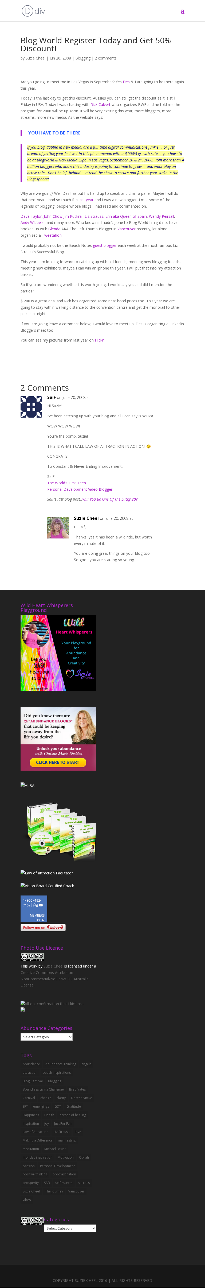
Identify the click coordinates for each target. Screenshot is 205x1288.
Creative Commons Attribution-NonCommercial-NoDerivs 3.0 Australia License (55, 979)
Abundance (31, 1064)
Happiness (31, 1115)
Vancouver (126, 228)
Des (127, 81)
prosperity (31, 1182)
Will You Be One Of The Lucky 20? (109, 499)
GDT (57, 1106)
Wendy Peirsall (161, 216)
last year (86, 199)
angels (86, 1064)
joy (46, 1123)
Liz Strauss (61, 1132)
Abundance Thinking (60, 1064)
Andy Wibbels (32, 222)
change (45, 1098)
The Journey (54, 1191)
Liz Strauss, (94, 216)
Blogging (82, 58)
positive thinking (35, 1174)
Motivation (66, 1157)
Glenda (54, 228)
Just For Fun (63, 1123)
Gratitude (73, 1106)
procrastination (64, 1174)
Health (49, 1115)
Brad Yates (77, 1089)
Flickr (99, 340)
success (84, 1182)
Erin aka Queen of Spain (126, 216)
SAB (47, 1182)
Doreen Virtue (81, 1098)
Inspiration (31, 1123)
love (78, 1132)
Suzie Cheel (35, 58)
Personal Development (57, 1166)
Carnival (29, 1098)
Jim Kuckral (73, 216)
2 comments (106, 58)
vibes (27, 1200)
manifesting (67, 1140)
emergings (41, 1106)
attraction (30, 1072)
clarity (61, 1098)
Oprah (84, 1157)
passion (29, 1166)
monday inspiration (37, 1157)
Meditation (31, 1149)
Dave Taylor (31, 216)
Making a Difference (38, 1140)
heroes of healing (73, 1115)
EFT (25, 1106)
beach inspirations (57, 1072)
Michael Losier (55, 1149)
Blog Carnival (33, 1081)
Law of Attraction (35, 1132)
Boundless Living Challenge (43, 1089)
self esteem (64, 1182)
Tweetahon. (52, 235)
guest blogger (105, 245)
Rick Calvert (101, 104)
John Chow (53, 216)
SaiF (51, 397)
